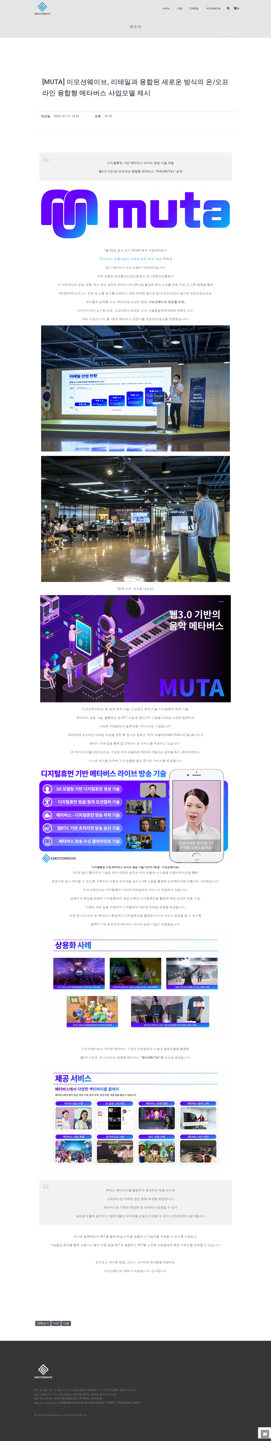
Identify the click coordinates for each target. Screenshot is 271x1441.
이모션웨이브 (213, 8)
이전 (56, 1323)
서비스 (166, 8)
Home (223, 34)
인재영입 (194, 8)
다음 (66, 1323)
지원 (179, 8)
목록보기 (43, 1323)
